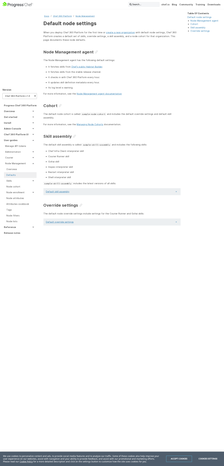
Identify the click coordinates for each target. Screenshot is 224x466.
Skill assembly (197, 27)
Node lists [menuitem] (11, 221)
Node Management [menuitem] (15, 163)
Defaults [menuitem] (11, 175)
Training (200, 4)
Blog (174, 4)
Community (186, 4)
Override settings (200, 31)
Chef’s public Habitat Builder (86, 66)
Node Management (85, 16)
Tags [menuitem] (9, 209)
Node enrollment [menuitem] (15, 192)
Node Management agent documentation (99, 93)
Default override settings (60, 222)
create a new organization (120, 32)
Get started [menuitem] (10, 117)
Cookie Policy (26, 461)
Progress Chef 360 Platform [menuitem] (20, 105)
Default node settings (199, 17)
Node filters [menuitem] (13, 215)
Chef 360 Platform (62, 16)
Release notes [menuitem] (12, 233)
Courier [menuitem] (9, 157)
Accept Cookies (179, 458)
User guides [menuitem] (11, 140)
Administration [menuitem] (13, 152)
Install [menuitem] (7, 123)
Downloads (214, 4)
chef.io (165, 4)
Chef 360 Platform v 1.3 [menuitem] (17, 96)
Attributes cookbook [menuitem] (17, 204)
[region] (112, 459)
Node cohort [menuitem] (13, 186)
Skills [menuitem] (9, 180)
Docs (46, 16)
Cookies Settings (208, 458)
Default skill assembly (57, 191)
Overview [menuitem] (9, 111)
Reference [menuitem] (10, 227)
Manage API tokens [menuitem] (15, 146)
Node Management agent (204, 20)
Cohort (194, 24)
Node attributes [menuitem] (15, 198)
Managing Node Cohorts (90, 124)
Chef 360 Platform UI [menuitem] (16, 134)
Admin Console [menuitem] (12, 128)
